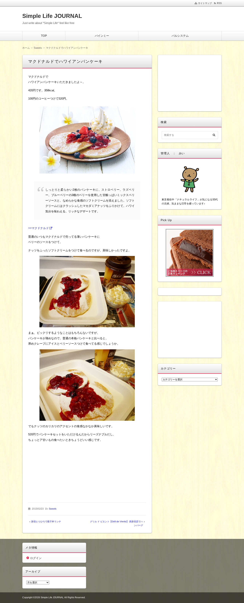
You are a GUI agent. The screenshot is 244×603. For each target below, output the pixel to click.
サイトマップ (205, 3)
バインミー (102, 35)
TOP (44, 35)
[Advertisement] (58, 469)
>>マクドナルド (38, 228)
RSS (219, 3)
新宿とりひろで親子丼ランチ (46, 521)
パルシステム (180, 35)
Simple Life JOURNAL (52, 16)
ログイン (36, 558)
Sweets (52, 508)
